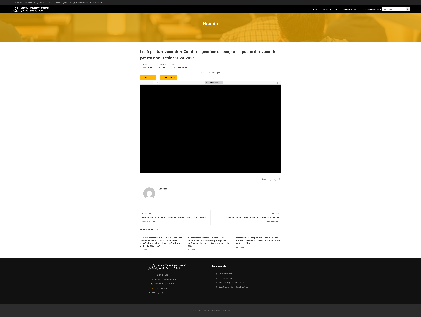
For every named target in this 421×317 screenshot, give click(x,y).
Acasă (315, 9)
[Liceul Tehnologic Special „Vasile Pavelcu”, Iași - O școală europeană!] (33, 9)
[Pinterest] (279, 179)
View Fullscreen (169, 77)
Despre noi (325, 9)
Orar (335, 9)
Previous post (147, 213)
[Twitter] (274, 179)
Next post (275, 213)
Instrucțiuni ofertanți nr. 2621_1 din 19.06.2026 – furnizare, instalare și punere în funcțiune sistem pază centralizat (258, 240)
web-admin (148, 67)
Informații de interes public (370, 9)
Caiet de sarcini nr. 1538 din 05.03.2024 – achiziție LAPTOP (253, 217)
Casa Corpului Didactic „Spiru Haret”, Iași (233, 287)
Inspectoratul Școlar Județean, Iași (231, 283)
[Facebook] (269, 179)
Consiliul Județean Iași (227, 278)
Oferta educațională (349, 9)
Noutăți (162, 67)
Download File (148, 77)
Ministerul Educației (226, 274)
